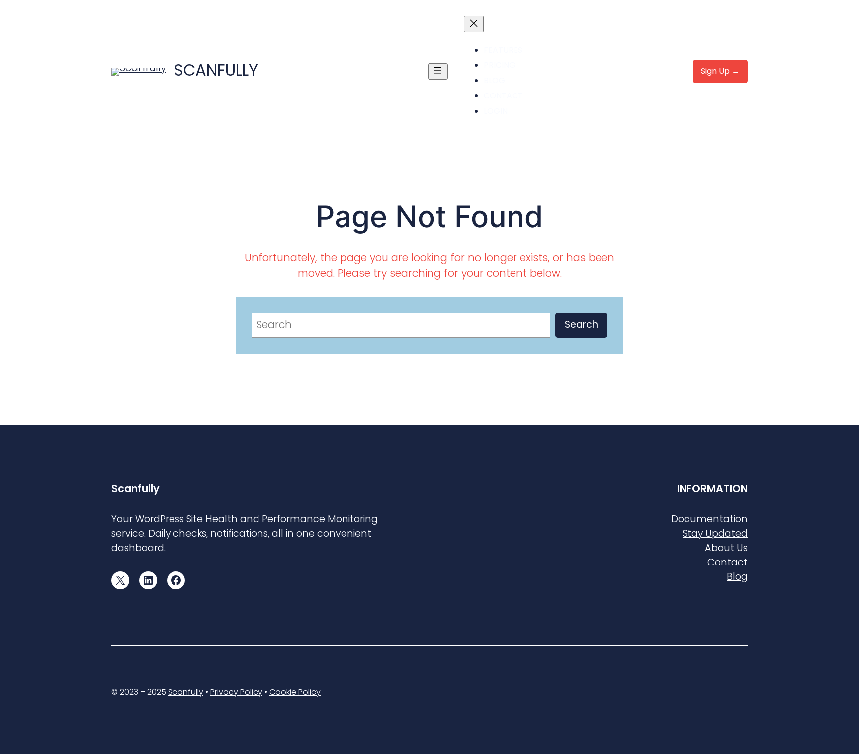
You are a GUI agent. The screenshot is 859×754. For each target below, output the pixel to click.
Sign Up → (720, 71)
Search (581, 324)
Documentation (709, 519)
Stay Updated (715, 533)
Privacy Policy (236, 692)
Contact (727, 562)
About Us (726, 548)
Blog (737, 576)
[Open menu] (438, 71)
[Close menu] (474, 24)
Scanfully (216, 70)
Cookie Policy (295, 692)
